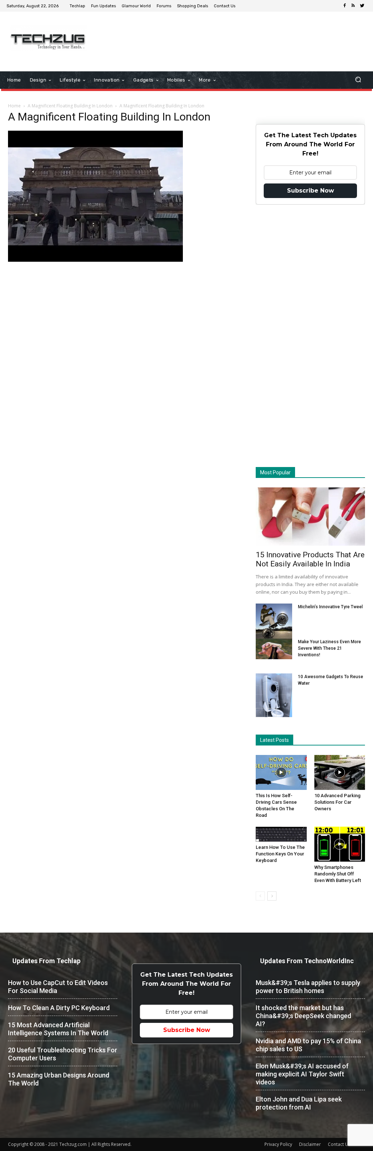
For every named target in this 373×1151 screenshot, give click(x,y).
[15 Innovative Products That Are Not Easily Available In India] (310, 516)
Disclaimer (310, 1144)
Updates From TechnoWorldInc (307, 961)
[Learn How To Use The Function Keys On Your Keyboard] (281, 834)
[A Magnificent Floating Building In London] (95, 260)
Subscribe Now (310, 190)
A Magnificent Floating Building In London (70, 106)
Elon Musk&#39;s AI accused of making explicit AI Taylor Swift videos (302, 1074)
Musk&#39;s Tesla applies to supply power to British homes (308, 986)
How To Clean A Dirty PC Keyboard (59, 1008)
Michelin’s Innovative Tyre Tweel (330, 606)
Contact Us (339, 1144)
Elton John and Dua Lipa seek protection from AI (299, 1103)
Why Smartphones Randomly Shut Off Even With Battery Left (337, 874)
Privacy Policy (278, 1144)
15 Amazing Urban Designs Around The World (58, 1079)
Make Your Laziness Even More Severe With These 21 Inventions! (329, 648)
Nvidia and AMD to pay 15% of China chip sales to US (308, 1045)
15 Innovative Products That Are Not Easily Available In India (310, 559)
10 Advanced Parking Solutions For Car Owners (337, 802)
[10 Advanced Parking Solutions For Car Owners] (339, 772)
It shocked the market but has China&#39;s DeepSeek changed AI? (303, 1016)
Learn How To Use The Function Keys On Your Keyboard (280, 854)
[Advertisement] (230, 35)
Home (14, 106)
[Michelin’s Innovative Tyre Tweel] (274, 623)
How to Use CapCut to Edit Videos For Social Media (58, 986)
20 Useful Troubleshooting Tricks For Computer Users (62, 1054)
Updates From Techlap (46, 961)
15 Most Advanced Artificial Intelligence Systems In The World (58, 1029)
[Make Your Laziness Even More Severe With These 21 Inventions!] (274, 648)
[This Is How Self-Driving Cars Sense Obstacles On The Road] (281, 772)
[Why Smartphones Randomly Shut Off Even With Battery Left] (339, 844)
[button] (357, 80)
